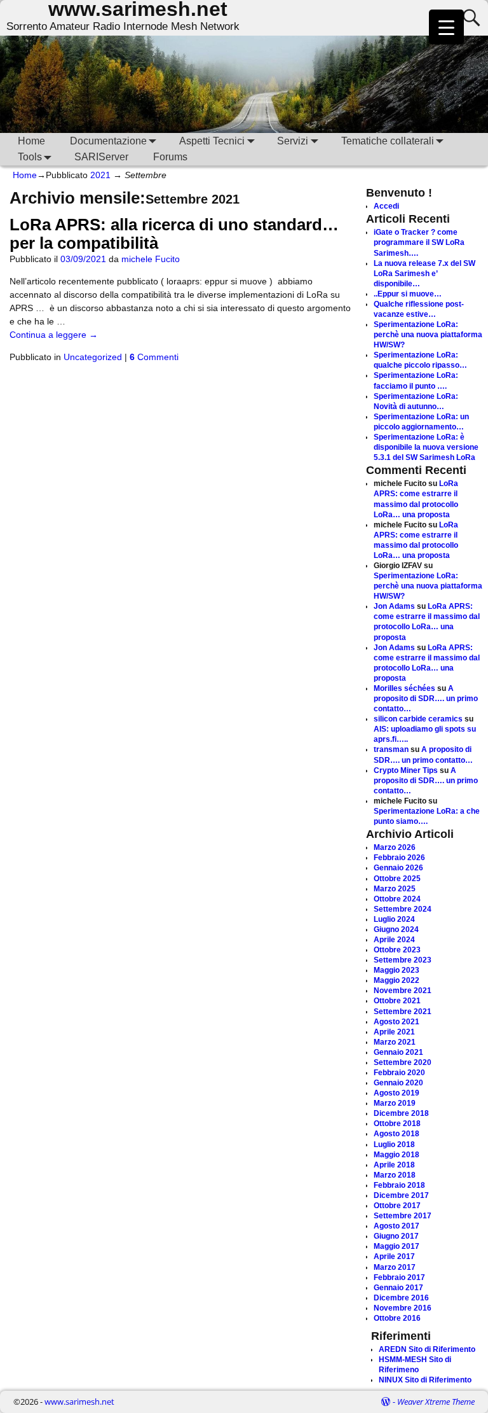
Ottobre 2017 (397, 1205)
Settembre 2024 (402, 909)
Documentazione (108, 141)
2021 (100, 175)
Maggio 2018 (396, 1154)
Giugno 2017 (396, 1236)
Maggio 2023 (396, 970)
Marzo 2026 (395, 847)
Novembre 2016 (402, 1308)
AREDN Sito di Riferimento (427, 1349)
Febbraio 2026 (399, 857)
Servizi (292, 141)
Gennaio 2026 (398, 867)
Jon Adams (394, 606)
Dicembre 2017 (401, 1195)
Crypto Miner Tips (406, 770)
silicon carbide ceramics (418, 718)
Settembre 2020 (402, 1062)
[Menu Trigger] (446, 27)
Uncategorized (93, 357)
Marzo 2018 (395, 1175)
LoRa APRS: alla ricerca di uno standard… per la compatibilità (174, 234)
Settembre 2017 (402, 1215)
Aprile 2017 (394, 1256)
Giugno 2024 (396, 929)
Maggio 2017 (396, 1246)
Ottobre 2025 (397, 878)
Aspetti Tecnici (212, 141)
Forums (170, 156)
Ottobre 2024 (397, 898)
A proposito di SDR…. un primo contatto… (426, 698)
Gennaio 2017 (398, 1287)
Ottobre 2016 (397, 1318)
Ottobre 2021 (397, 1000)
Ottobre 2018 (397, 1123)
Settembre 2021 (402, 1011)
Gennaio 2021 (398, 1052)
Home (31, 141)
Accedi (386, 206)
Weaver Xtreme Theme (436, 1401)
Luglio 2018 (394, 1144)
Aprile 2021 (394, 1031)
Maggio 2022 (396, 980)
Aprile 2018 (394, 1164)
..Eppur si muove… (408, 293)
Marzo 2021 (395, 1042)
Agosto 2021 (396, 1021)
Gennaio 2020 (398, 1082)
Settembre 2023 (402, 960)
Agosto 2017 (396, 1226)
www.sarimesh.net (79, 1401)
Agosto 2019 (396, 1093)
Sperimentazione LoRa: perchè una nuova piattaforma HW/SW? (428, 334)
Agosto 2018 (396, 1133)
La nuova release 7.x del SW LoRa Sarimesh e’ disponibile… (424, 273)
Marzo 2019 (395, 1103)
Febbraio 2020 (399, 1072)
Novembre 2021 (402, 990)
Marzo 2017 (395, 1267)
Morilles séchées (404, 688)
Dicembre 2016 (401, 1297)
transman (391, 749)
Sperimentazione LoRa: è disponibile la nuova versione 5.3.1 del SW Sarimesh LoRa (426, 447)
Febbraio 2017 (399, 1277)
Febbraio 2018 (399, 1185)
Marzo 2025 (395, 888)
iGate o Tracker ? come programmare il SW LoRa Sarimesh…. (419, 242)
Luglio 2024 (394, 919)
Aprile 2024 (394, 939)
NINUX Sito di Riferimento (425, 1379)
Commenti (154, 357)
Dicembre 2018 (401, 1113)
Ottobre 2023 (397, 949)
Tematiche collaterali (387, 141)
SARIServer (101, 156)
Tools (30, 156)
